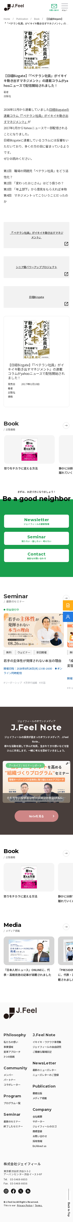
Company (42, 1110)
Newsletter (36, 521)
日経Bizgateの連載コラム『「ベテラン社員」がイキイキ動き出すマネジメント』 (36, 115)
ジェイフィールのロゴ (45, 1126)
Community (15, 1068)
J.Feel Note (44, 1035)
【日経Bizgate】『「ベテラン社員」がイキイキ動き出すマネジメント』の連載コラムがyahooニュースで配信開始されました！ (36, 23)
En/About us (39, 1146)
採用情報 (37, 1141)
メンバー (8, 1074)
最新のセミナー (12, 1121)
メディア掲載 (40, 1098)
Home (7, 19)
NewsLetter (44, 1063)
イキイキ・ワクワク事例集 (47, 1042)
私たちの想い (11, 1042)
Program (12, 1096)
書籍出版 (37, 1093)
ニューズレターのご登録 (46, 1074)
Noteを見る (36, 816)
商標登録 (37, 1131)
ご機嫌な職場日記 (42, 1051)
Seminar (37, 538)
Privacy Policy (25, 1205)
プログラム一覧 (12, 1103)
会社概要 (37, 1116)
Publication (22, 19)
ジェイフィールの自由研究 (47, 1046)
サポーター (39, 1121)
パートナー (10, 1079)
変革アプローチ (12, 1051)
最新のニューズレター (44, 1070)
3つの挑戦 (9, 1056)
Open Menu (64, 6)
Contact (36, 556)
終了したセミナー (13, 1126)
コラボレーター (12, 1084)
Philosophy (15, 1035)
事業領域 (8, 1046)
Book (37, 19)
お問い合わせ (54, 10)
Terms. (39, 1205)
